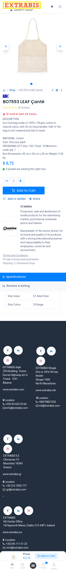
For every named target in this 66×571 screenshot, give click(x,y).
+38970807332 (47, 401)
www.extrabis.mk (46, 390)
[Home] (12, 564)
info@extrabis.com (17, 407)
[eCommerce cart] (51, 6)
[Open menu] (33, 565)
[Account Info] (54, 565)
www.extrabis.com (13, 389)
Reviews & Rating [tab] (18, 286)
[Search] (22, 564)
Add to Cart (47, 556)
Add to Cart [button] (26, 190)
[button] (6, 46)
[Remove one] (6, 181)
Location (10, 400)
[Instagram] (7, 360)
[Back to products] (57, 90)
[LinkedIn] (18, 350)
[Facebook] (7, 350)
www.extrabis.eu (12, 532)
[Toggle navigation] (59, 6)
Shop (12, 90)
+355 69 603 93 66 (16, 404)
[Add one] (20, 181)
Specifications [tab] (15, 277)
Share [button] (36, 199)
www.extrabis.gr (12, 474)
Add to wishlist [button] (16, 199)
